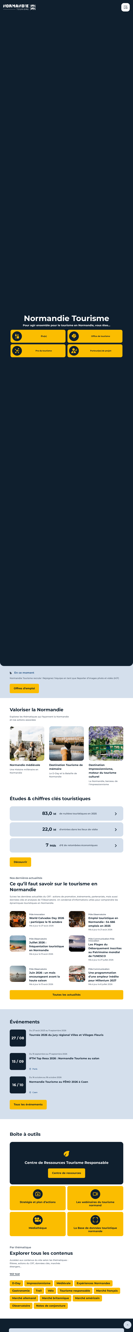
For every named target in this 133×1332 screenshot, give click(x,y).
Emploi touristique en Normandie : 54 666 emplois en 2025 (103, 922)
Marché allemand (24, 1298)
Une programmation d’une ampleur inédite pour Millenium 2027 (103, 976)
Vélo (51, 1290)
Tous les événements (28, 1104)
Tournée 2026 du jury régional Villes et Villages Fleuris (66, 1035)
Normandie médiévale (25, 765)
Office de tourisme (100, 336)
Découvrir (20, 862)
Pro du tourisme (44, 350)
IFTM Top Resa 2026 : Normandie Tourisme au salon (64, 1058)
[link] (27, 750)
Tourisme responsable (75, 1290)
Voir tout (15, 1274)
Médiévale (64, 1283)
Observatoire (21, 1305)
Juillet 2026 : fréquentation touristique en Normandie (46, 946)
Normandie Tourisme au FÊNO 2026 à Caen (58, 1081)
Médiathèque (38, 1228)
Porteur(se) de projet (100, 350)
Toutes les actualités (67, 994)
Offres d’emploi (24, 688)
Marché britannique (55, 1298)
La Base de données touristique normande (95, 1229)
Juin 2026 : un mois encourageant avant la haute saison (44, 976)
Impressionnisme (38, 1283)
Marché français (107, 1290)
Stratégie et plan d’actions (38, 1202)
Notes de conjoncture (50, 1305)
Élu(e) (44, 336)
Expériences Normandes (93, 1283)
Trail (39, 1290)
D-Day (16, 1283)
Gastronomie (21, 1290)
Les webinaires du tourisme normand (95, 1204)
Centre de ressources (66, 1173)
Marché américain (87, 1298)
